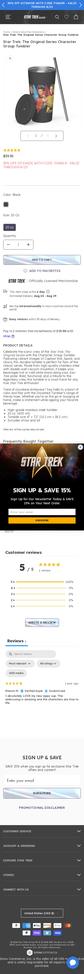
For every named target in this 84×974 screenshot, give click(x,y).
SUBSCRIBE (42, 520)
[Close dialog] (80, 447)
